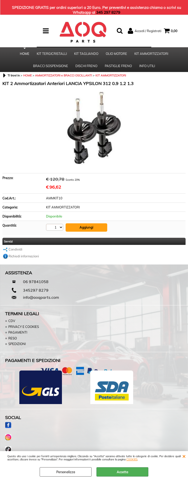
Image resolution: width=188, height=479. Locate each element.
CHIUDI (184, 456)
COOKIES (131, 459)
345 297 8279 (108, 12)
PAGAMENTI (17, 332)
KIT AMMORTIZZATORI (151, 54)
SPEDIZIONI (17, 344)
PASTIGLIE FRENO (118, 66)
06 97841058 (35, 281)
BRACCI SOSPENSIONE (50, 66)
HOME (24, 54)
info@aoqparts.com (41, 297)
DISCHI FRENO (86, 66)
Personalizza (65, 472)
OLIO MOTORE (116, 54)
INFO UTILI (147, 66)
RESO (12, 338)
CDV (11, 321)
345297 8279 (35, 290)
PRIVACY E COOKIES (23, 327)
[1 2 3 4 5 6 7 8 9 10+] (55, 227)
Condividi (15, 249)
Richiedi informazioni (24, 256)
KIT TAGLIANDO (86, 54)
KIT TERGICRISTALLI (52, 54)
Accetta (122, 472)
